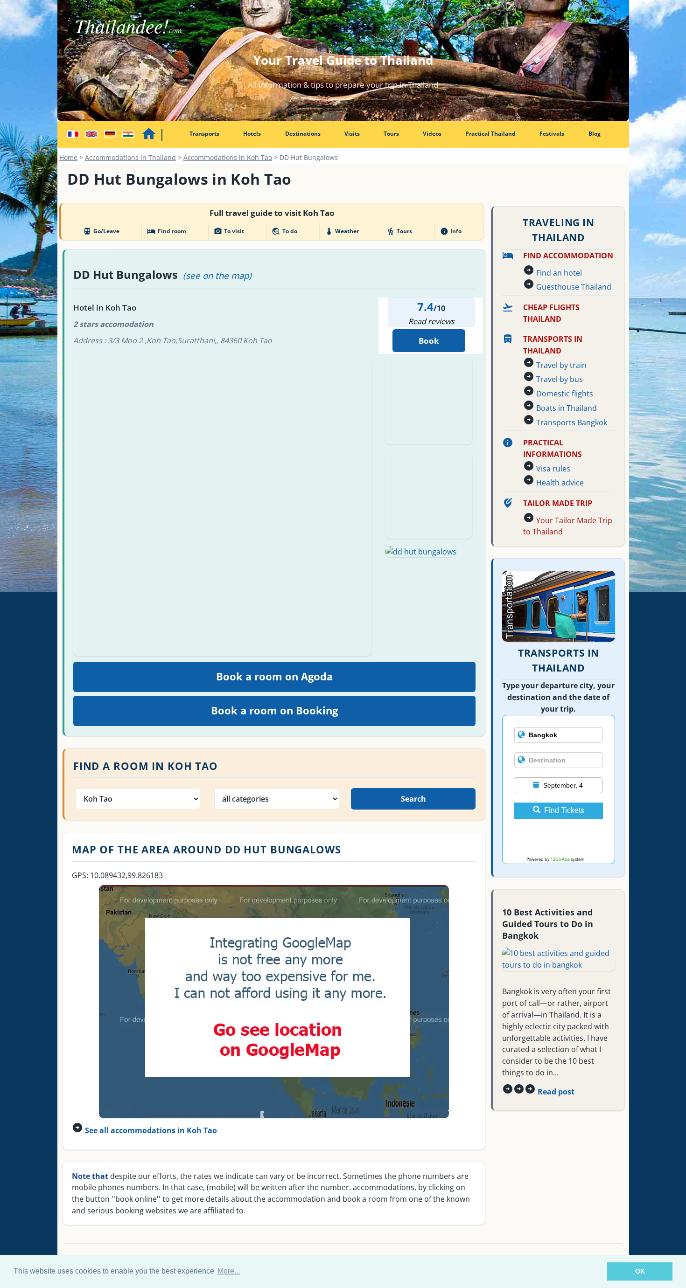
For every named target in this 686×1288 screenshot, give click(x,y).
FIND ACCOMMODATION (568, 255)
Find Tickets (564, 810)
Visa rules (553, 469)
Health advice (560, 483)
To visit (229, 231)
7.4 (425, 306)
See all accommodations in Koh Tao (151, 1130)
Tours (391, 134)
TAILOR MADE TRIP (557, 503)
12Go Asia (560, 859)
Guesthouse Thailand (573, 287)
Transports (204, 134)
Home (68, 157)
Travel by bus (559, 379)
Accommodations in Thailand (130, 157)
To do (284, 231)
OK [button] (640, 1271)
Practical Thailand (490, 134)
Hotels (252, 134)
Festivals (551, 134)
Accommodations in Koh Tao (227, 157)
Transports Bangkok (571, 422)
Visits (352, 134)
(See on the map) (217, 275)
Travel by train (561, 365)
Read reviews (431, 321)
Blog (594, 134)
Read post (556, 1092)
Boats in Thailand (566, 408)
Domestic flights (564, 393)
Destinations (303, 134)
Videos (432, 134)
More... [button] (228, 1271)
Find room (166, 231)
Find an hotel (559, 273)
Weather (342, 231)
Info (451, 231)
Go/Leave (101, 231)
